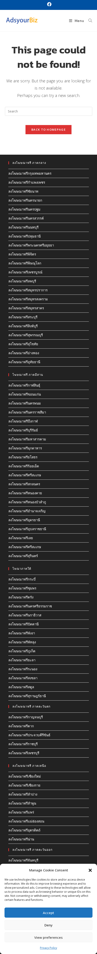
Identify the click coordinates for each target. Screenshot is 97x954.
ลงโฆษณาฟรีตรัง (20, 597)
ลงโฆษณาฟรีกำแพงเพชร (26, 182)
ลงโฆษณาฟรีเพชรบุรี (23, 753)
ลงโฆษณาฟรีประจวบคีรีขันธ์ (29, 735)
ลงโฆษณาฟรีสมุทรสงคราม (28, 299)
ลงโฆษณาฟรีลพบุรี (22, 281)
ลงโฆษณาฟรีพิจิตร (22, 254)
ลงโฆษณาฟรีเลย (20, 538)
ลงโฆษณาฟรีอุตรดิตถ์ (24, 830)
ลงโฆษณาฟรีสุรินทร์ (23, 556)
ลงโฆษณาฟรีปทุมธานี (24, 236)
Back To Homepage (48, 129)
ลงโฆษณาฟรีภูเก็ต (21, 651)
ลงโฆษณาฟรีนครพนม (24, 403)
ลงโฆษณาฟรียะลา (21, 660)
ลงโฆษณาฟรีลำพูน (22, 803)
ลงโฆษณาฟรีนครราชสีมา (27, 412)
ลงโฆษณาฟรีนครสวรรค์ (26, 218)
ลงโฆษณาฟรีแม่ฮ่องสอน (26, 821)
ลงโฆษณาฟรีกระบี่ (22, 579)
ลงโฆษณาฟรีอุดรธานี (24, 520)
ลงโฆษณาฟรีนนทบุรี (23, 227)
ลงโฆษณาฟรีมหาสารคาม (27, 439)
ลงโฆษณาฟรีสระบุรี (22, 317)
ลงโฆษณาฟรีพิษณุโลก (24, 263)
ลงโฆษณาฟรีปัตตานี (23, 624)
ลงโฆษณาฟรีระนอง (22, 669)
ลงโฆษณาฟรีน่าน (21, 839)
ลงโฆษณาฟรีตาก (21, 726)
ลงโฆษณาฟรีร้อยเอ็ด (23, 466)
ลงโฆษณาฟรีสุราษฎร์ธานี (27, 696)
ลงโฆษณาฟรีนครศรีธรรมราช (30, 606)
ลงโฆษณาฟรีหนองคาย (25, 493)
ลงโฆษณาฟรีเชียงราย (24, 785)
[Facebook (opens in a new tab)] (48, 4)
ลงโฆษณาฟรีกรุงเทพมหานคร (29, 173)
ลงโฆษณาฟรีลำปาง (22, 794)
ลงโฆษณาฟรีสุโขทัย (23, 344)
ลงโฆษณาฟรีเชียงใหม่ (24, 776)
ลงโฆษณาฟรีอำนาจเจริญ (27, 511)
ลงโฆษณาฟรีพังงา (21, 633)
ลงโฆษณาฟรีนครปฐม (24, 209)
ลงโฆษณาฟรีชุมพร (22, 588)
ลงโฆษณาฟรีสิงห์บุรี (23, 326)
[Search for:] (88, 20)
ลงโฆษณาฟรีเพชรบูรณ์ (25, 272)
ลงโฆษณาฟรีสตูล (21, 687)
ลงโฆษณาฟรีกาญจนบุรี (25, 717)
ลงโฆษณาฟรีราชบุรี (23, 744)
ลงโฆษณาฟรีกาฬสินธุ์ (24, 385)
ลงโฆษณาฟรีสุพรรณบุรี (25, 335)
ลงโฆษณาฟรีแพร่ (21, 812)
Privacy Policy (48, 948)
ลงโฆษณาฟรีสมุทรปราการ (28, 290)
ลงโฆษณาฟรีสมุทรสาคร (26, 308)
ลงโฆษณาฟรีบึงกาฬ (23, 421)
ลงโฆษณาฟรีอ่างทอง (23, 353)
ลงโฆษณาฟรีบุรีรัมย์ (23, 430)
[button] (90, 870)
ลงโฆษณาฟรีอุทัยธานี (24, 362)
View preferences (48, 937)
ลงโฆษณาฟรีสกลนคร (24, 484)
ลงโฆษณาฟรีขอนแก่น (24, 394)
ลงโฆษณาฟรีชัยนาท (23, 191)
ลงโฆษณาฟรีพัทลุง (22, 642)
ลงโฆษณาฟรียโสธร (22, 457)
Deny (48, 925)
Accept (48, 912)
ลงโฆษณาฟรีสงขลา (22, 678)
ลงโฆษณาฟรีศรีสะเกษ (24, 475)
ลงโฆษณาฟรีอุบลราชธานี (27, 529)
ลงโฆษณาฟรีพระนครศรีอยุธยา (31, 245)
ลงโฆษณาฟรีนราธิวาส (24, 615)
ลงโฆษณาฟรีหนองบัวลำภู (27, 502)
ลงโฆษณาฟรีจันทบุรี (23, 860)
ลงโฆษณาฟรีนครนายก (25, 200)
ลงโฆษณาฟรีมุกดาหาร (25, 448)
